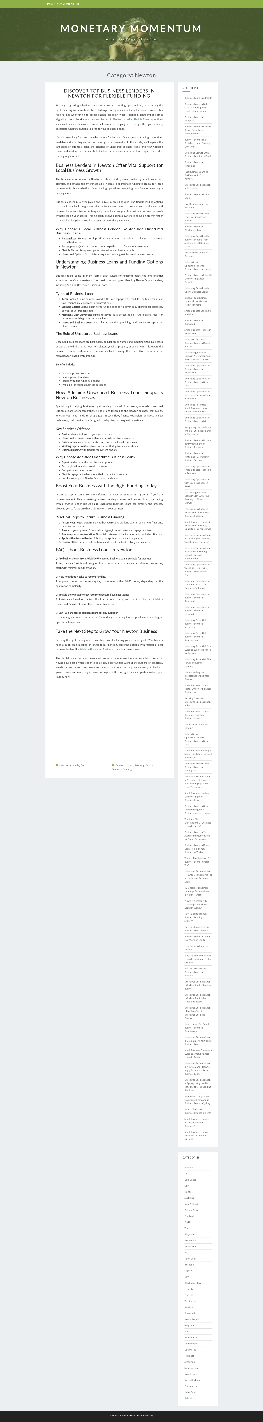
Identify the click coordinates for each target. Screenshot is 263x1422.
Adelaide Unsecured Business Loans (100, 649)
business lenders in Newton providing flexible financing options (127, 119)
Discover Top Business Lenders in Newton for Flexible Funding (109, 93)
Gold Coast (190, 1179)
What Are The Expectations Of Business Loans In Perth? (197, 823)
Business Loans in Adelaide (198, 97)
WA (186, 1228)
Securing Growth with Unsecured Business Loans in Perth (198, 702)
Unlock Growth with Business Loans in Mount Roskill (197, 343)
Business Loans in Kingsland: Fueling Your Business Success (196, 457)
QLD (186, 1185)
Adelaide (74, 765)
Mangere (189, 1191)
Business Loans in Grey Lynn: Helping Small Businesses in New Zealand (198, 809)
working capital (144, 765)
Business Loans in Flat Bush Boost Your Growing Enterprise (197, 143)
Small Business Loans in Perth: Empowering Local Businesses (197, 689)
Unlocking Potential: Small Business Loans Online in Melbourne (195, 408)
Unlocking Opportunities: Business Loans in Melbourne (197, 369)
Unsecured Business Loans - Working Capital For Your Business (198, 985)
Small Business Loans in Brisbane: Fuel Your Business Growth (196, 715)
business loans (124, 765)
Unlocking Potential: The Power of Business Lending (197, 663)
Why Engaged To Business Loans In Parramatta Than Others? (198, 959)
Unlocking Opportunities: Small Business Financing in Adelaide (197, 470)
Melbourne (190, 1246)
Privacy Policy (145, 1415)
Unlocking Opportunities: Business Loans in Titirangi (197, 610)
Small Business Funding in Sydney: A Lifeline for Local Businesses (198, 754)
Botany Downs (192, 1210)
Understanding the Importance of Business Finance (196, 676)
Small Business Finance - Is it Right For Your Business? (197, 1122)
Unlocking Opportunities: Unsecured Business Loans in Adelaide (198, 395)
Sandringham (191, 1367)
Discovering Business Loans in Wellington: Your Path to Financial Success (197, 356)
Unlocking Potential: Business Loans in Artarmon (195, 624)
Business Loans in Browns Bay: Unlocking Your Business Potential (197, 444)
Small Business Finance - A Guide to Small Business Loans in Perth (198, 1054)
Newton (63, 765)
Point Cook (190, 1258)
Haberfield (190, 1392)
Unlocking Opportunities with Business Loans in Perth (197, 483)
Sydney (188, 1270)
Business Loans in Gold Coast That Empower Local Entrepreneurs (196, 107)
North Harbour (192, 1379)
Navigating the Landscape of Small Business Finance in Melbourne (198, 431)
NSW (186, 1276)
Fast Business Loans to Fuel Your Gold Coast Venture (196, 175)
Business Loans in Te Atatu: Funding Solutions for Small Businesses (197, 836)
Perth (187, 1222)
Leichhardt (190, 1349)
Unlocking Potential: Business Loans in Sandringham (195, 637)
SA (82, 765)
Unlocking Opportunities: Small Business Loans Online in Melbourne (197, 584)
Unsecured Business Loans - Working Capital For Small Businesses (198, 998)
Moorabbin (190, 1240)
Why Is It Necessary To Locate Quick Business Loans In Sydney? (196, 904)
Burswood (189, 1313)
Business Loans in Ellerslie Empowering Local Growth (198, 279)
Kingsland (189, 1234)
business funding (122, 769)
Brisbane (189, 1264)
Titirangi (189, 1355)
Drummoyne (190, 1343)
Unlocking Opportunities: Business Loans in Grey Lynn (197, 382)
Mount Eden (190, 1374)
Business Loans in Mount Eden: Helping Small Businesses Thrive (197, 849)
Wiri (186, 1331)
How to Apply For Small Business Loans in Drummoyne (196, 1028)
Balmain (188, 1398)
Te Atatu (188, 1288)
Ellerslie (188, 1295)
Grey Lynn (189, 1325)
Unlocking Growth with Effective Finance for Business (196, 217)
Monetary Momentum (63, 4)
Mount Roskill (191, 1319)
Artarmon (189, 1361)
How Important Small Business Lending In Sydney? (195, 917)
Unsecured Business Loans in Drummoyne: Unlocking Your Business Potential (198, 538)
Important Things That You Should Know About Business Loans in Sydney (197, 1100)
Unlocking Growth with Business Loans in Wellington (196, 767)
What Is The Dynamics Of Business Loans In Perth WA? (197, 862)
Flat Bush (189, 1216)
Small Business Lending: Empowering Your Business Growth (196, 797)
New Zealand (191, 1203)
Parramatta (190, 1386)
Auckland (189, 1197)
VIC (186, 1252)
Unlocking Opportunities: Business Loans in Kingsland (197, 598)
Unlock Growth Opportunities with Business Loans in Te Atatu (198, 266)
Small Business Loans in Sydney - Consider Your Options (196, 1135)
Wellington (190, 1301)
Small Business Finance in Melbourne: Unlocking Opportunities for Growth (197, 525)
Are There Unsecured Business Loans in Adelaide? (195, 972)
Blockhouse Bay (192, 1282)
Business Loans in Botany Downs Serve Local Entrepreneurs (197, 130)
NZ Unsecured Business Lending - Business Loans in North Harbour (197, 891)
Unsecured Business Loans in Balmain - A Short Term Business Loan (198, 1041)
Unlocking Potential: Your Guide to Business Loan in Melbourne (197, 650)
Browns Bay (190, 1337)
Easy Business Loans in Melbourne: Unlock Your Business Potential (196, 512)
